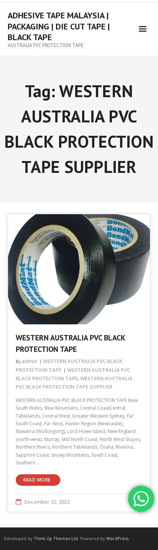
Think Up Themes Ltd (56, 538)
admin (29, 361)
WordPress (117, 538)
